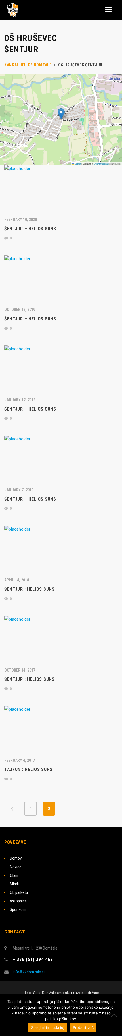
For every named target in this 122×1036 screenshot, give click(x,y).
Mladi (14, 883)
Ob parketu (19, 892)
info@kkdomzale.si (29, 972)
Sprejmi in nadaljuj (47, 1027)
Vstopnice (18, 901)
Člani (14, 875)
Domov (16, 858)
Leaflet (77, 163)
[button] (61, 114)
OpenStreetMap (101, 163)
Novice (15, 866)
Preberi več (83, 1027)
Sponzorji (18, 909)
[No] (115, 1015)
